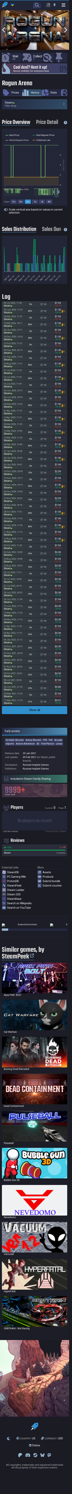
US (27, 1438)
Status (35, 1445)
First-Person (47, 743)
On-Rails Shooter (15, 740)
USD (54, 1438)
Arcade (58, 740)
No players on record (34, 820)
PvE (51, 740)
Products (48, 876)
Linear (59, 743)
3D (37, 743)
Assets (47, 872)
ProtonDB (13, 881)
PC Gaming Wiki (16, 876)
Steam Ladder (15, 890)
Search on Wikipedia (19, 903)
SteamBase (14, 898)
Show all (34, 710)
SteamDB (13, 872)
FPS (45, 740)
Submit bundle (51, 881)
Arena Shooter (33, 740)
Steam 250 (14, 894)
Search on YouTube (19, 907)
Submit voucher (52, 885)
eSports (10, 743)
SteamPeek (14, 885)
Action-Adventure (25, 743)
